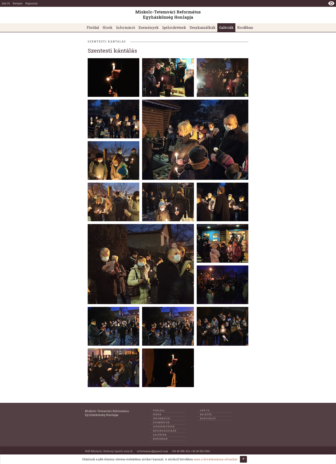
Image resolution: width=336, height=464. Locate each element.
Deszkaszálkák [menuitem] (203, 27)
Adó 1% (6, 3)
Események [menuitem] (149, 27)
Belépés (18, 3)
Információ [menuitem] (125, 27)
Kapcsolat (31, 3)
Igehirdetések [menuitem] (174, 27)
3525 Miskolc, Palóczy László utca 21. (109, 451)
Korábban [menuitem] (245, 27)
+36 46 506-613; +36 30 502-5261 (191, 451)
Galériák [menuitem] (226, 27)
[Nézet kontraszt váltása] (331, 3)
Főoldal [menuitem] (93, 27)
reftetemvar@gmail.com (152, 451)
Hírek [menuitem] (108, 27)
